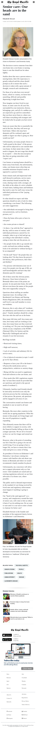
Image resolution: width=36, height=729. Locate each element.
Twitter (9, 715)
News (8, 674)
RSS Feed (25, 715)
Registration (25, 697)
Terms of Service (26, 704)
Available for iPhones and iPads (17, 635)
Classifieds (24, 677)
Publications (9, 573)
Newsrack (24, 688)
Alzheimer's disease (11, 581)
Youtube (25, 711)
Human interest (10, 577)
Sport (8, 681)
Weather (24, 681)
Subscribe (9, 702)
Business (9, 677)
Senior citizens (10, 569)
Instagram (10, 718)
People (21, 569)
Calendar (24, 684)
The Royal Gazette (22, 565)
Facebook (9, 711)
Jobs (23, 674)
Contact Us (9, 698)
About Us (9, 695)
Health (19, 573)
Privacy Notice (25, 701)
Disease (21, 577)
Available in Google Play (16, 639)
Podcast (25, 718)
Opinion (9, 688)
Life (8, 684)
